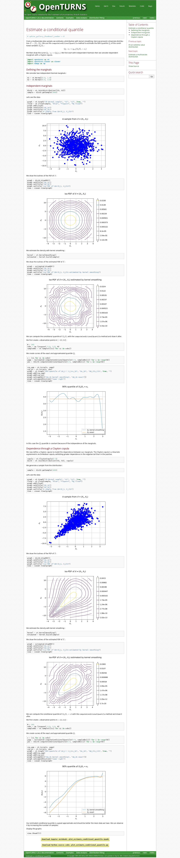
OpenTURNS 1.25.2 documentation (40, 18)
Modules (132, 6)
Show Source (134, 66)
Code (142, 6)
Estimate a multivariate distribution (138, 55)
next (145, 18)
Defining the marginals (140, 30)
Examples (70, 18)
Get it (106, 6)
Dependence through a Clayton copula (140, 36)
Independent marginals (140, 32)
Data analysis (81, 18)
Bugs (150, 6)
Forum (122, 6)
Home (97, 6)
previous (136, 18)
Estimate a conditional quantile (38, 21)
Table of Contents (138, 24)
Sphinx (134, 856)
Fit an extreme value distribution (137, 46)
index (152, 18)
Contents (60, 18)
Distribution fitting (97, 18)
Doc (113, 6)
